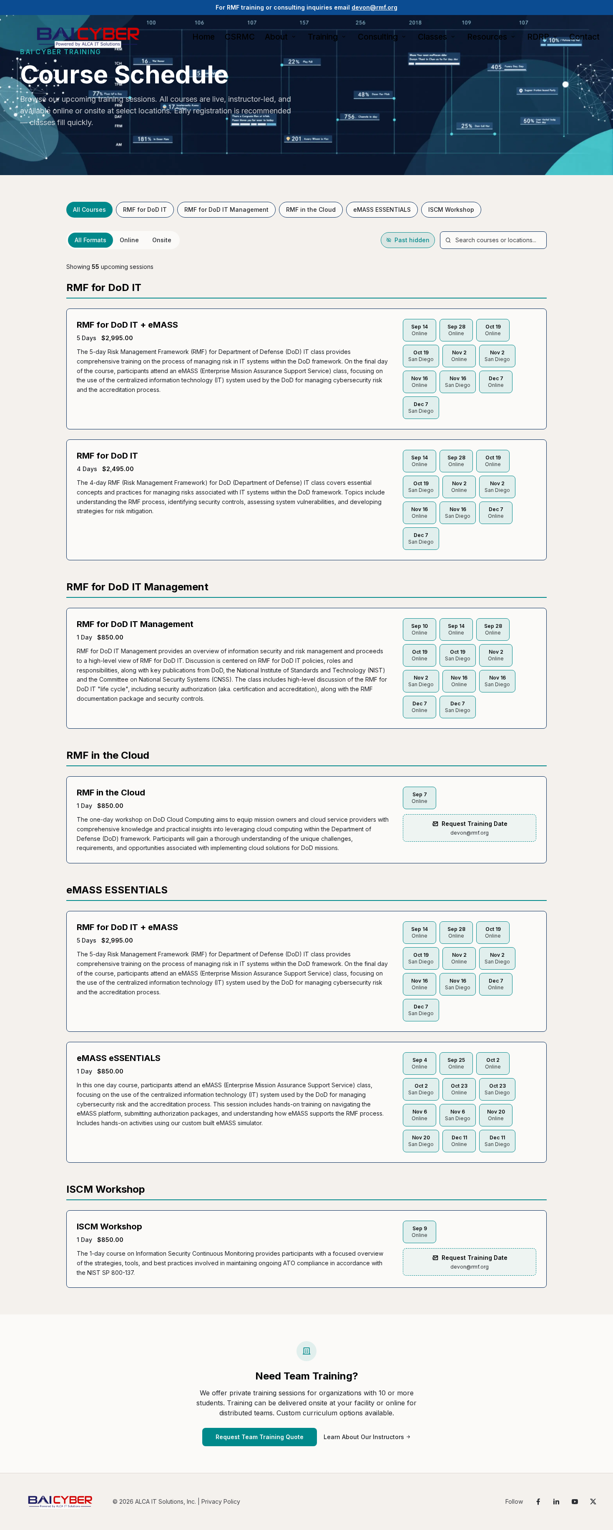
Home (203, 37)
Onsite (161, 239)
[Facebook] (538, 1501)
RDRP (538, 37)
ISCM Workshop (451, 209)
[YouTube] (574, 1501)
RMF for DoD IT (145, 209)
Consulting (378, 37)
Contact (584, 37)
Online (129, 239)
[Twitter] (593, 1501)
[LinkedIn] (556, 1501)
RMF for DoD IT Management (226, 209)
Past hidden (412, 239)
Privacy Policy (220, 1501)
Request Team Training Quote (260, 1436)
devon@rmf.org (374, 7)
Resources (487, 37)
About (276, 37)
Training (323, 37)
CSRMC (240, 37)
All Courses (89, 209)
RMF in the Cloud (311, 209)
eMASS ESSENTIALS (382, 209)
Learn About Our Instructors (364, 1436)
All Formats (90, 239)
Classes (432, 37)
